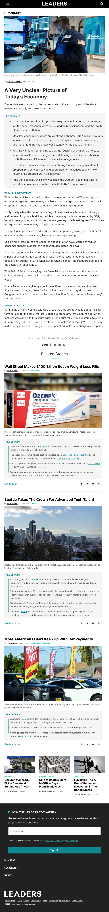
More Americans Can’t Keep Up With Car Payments (48, 639)
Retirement (79, 776)
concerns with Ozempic (68, 458)
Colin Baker (12, 643)
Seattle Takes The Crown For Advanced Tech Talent (49, 499)
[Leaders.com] (54, 4)
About (20, 901)
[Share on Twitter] (55, 345)
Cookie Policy (36, 901)
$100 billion (94, 463)
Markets (14, 13)
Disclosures (53, 901)
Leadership (11, 867)
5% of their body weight (74, 455)
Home (30, 338)
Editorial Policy (64, 901)
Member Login (77, 901)
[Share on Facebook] (51, 345)
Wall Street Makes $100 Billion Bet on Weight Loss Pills (51, 366)
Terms (45, 901)
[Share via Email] (60, 345)
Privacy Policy (72, 840)
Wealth (8, 875)
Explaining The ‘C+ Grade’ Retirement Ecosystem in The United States (86, 784)
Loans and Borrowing (41, 643)
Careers (26, 901)
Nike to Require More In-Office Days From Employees (52, 783)
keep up (23, 736)
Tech (33, 504)
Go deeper (10, 483)
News (37, 338)
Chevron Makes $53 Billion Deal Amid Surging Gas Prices (17, 783)
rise (49, 727)
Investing (35, 371)
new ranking (31, 579)
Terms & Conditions (53, 840)
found (24, 611)
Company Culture (47, 776)
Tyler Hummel (14, 81)
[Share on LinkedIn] (64, 345)
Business (9, 860)
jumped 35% (46, 446)
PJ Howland (12, 371)
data (25, 719)
